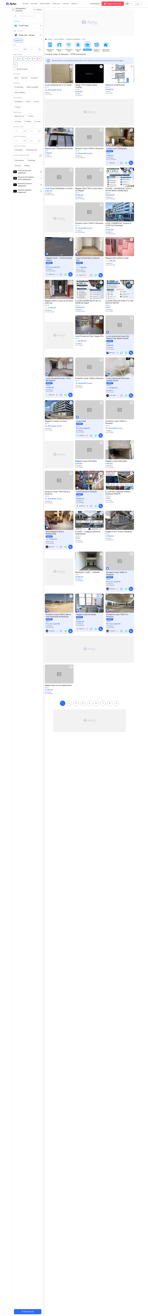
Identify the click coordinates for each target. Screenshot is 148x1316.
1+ (15, 59)
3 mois (36, 102)
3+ (25, 59)
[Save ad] (71, 66)
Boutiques (66, 3)
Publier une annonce (114, 4)
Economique (19, 87)
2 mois (28, 102)
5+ (35, 59)
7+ (15, 64)
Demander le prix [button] (55, 90)
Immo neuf (34, 3)
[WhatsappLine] (126, 163)
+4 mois (17, 107)
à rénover (34, 78)
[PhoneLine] (131, 163)
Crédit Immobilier (45, 3)
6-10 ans (18, 121)
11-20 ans (27, 121)
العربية (137, 4)
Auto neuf (25, 3)
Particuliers (19, 150)
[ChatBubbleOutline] (121, 163)
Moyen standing (32, 87)
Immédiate (18, 102)
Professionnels (31, 150)
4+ (30, 59)
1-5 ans (30, 116)
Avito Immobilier (59, 39)
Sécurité (18, 165)
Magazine (74, 3)
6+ (40, 59)
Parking (27, 165)
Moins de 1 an (19, 116)
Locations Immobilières (73, 39)
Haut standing (20, 92)
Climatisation (19, 160)
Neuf (16, 78)
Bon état (25, 78)
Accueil (50, 39)
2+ (20, 59)
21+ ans (37, 121)
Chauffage (31, 160)
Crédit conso (56, 3)
